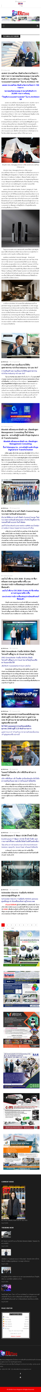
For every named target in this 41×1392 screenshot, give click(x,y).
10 (3, 928)
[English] (19, 3)
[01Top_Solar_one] (20, 19)
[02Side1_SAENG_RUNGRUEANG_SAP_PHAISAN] (21, 948)
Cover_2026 (7, 1188)
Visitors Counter (16, 1336)
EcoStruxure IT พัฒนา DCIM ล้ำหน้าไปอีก (19, 836)
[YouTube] (20, 1377)
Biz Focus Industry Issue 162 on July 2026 (14, 1220)
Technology (8, 44)
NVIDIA (5, 909)
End (12, 928)
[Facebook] (20, 1374)
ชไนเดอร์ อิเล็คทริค (10, 905)
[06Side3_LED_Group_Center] (21, 1030)
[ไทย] (21, 3)
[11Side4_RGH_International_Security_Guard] (21, 1070)
